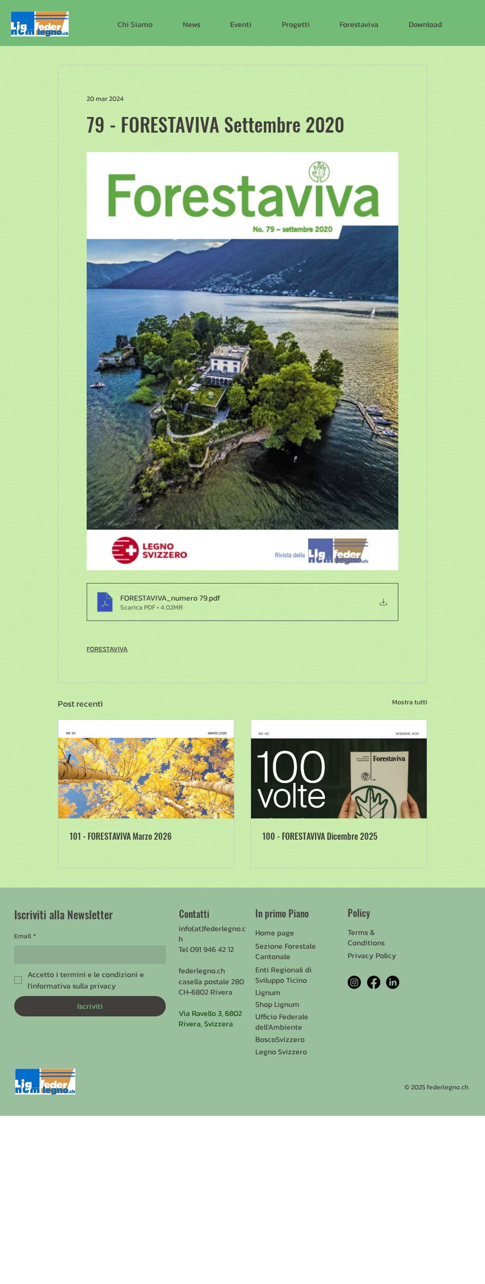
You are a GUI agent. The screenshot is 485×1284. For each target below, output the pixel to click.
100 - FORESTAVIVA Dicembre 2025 (319, 836)
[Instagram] (354, 982)
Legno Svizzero (281, 1051)
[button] (135, 24)
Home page (274, 932)
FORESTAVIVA (107, 649)
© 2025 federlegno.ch (436, 1087)
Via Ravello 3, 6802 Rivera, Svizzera (210, 1018)
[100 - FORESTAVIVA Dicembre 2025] (339, 769)
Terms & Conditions (366, 937)
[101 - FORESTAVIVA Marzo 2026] (146, 769)
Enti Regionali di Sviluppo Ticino (283, 975)
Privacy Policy (372, 955)
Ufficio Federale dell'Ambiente (281, 1022)
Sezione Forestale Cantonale (285, 951)
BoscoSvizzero (280, 1039)
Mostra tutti (409, 702)
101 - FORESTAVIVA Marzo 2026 (120, 836)
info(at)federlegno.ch (212, 933)
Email (25, 936)
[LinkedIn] (392, 982)
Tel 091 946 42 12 (206, 949)
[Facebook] (373, 982)
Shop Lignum (277, 1004)
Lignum (267, 992)
